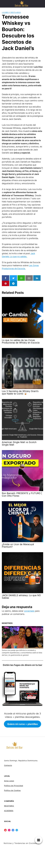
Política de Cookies (12, 790)
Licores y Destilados (11, 12)
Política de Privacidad (13, 786)
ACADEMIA (8, 811)
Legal (11, 781)
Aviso (6, 781)
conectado (29, 611)
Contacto (8, 765)
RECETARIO (9, 806)
